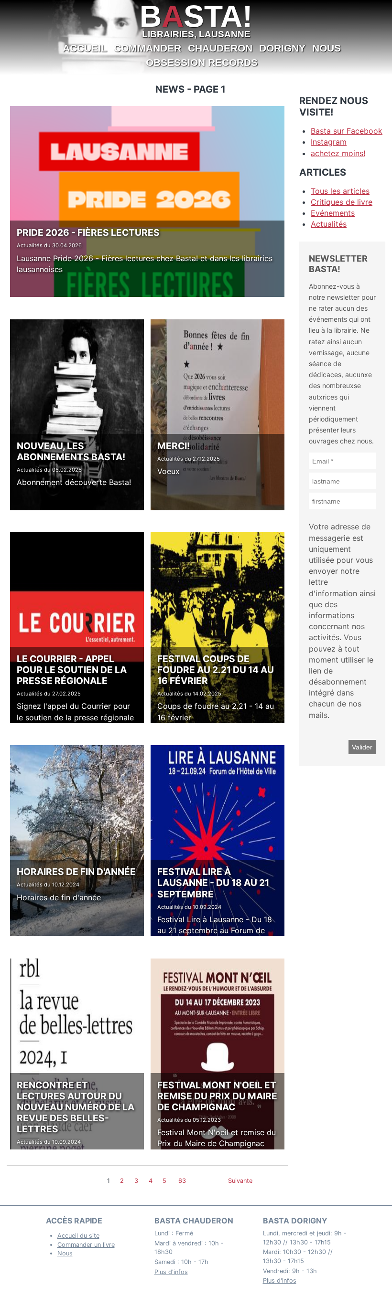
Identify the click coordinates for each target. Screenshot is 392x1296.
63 (182, 1180)
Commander (147, 47)
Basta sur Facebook (346, 131)
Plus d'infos (171, 1271)
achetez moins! (338, 153)
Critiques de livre (341, 202)
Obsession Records (202, 62)
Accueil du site (78, 1235)
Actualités (329, 224)
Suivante (240, 1180)
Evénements (333, 213)
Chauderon (220, 47)
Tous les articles (340, 191)
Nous (326, 47)
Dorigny (282, 47)
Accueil (85, 47)
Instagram (329, 142)
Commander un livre (86, 1244)
